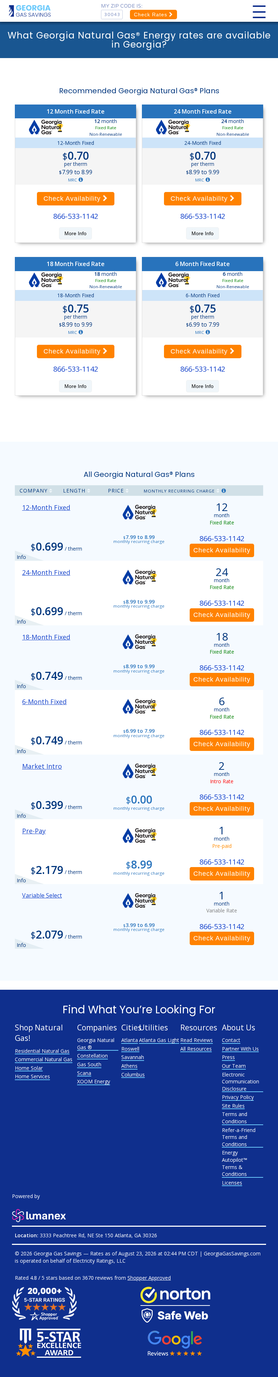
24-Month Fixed (46, 572)
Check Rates (151, 14)
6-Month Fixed (44, 701)
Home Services (32, 1076)
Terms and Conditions (234, 1118)
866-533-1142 (75, 216)
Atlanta (129, 1040)
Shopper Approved (149, 1277)
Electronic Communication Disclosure (240, 1081)
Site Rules (233, 1105)
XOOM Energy (93, 1081)
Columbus (133, 1074)
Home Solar (29, 1068)
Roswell (130, 1048)
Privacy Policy (238, 1097)
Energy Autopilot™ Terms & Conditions (234, 1163)
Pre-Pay (34, 830)
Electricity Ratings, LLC (99, 1260)
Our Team (234, 1065)
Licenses (232, 1182)
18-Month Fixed (46, 637)
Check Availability (73, 198)
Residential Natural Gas (42, 1050)
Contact (231, 1040)
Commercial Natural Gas (43, 1059)
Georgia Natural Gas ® (95, 1044)
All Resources (196, 1048)
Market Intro (42, 766)
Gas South (89, 1064)
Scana (84, 1073)
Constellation (92, 1055)
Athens (129, 1065)
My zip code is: (122, 6)
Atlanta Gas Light (159, 1040)
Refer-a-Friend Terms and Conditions (239, 1137)
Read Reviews (196, 1040)
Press (228, 1057)
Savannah (132, 1057)
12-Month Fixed (46, 507)
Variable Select (42, 895)
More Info (75, 233)
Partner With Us (240, 1048)
